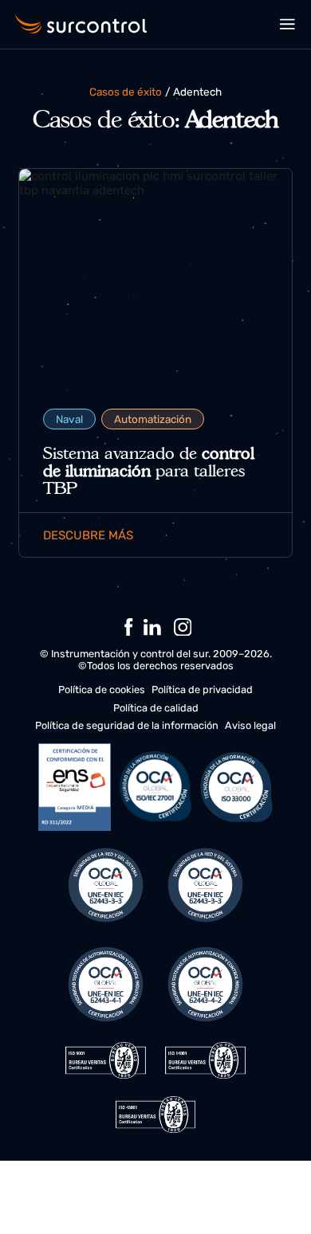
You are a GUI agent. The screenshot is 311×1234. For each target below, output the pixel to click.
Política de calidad (156, 708)
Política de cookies (101, 689)
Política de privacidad (202, 689)
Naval (69, 419)
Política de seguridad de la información (126, 725)
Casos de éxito (125, 91)
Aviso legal (250, 725)
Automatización (152, 419)
